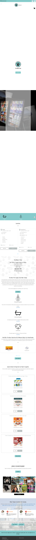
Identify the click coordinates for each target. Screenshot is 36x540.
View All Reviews (15, 524)
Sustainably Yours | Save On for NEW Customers (18, 396)
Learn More (18, 307)
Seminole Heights (28, 505)
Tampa (17, 503)
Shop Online (18, 72)
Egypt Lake (26, 503)
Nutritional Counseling (4, 239)
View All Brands (18, 358)
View (15, 391)
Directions (4, 248)
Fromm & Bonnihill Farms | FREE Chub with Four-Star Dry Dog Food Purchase (18, 435)
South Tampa (15, 505)
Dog (26, 235)
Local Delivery (3, 238)
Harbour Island (10, 505)
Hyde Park (6, 505)
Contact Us (13, 248)
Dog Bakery (22, 243)
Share (19, 391)
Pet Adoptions (3, 240)
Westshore (18, 505)
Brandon (32, 505)
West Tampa (20, 503)
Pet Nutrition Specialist (23, 239)
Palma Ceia (14, 503)
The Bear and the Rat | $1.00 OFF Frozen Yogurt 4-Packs (18, 376)
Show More (12, 515)
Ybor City (23, 503)
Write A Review (21, 524)
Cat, (25, 235)
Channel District (30, 503)
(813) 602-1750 (18, 269)
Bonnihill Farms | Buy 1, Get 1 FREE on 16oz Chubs (18, 415)
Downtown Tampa (23, 505)
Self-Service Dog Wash (23, 240)
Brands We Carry (3, 245)
